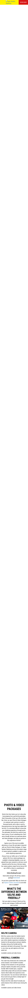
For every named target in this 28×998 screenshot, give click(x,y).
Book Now (23, 2)
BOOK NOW (17, 878)
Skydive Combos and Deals (11, 882)
